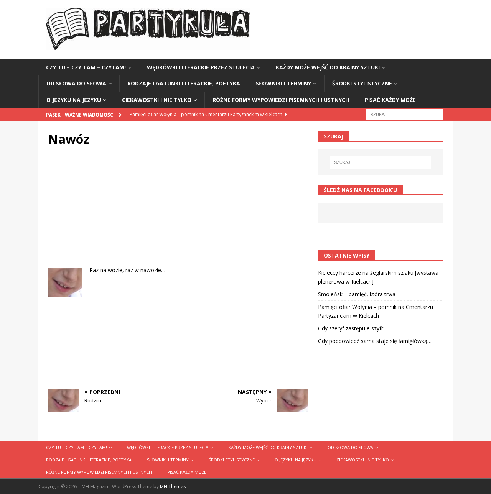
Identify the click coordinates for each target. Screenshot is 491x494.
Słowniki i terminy (283, 83)
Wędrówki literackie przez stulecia (201, 67)
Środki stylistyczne (362, 83)
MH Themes (173, 486)
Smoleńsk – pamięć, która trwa (356, 294)
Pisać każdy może (390, 99)
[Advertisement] (178, 212)
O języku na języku (73, 99)
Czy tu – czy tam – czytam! (86, 67)
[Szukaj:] (404, 114)
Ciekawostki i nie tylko (156, 99)
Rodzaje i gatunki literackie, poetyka (183, 83)
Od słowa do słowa (76, 83)
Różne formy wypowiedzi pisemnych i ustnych (281, 99)
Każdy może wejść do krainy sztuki (328, 67)
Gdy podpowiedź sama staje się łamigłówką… (375, 341)
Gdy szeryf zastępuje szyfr (350, 328)
